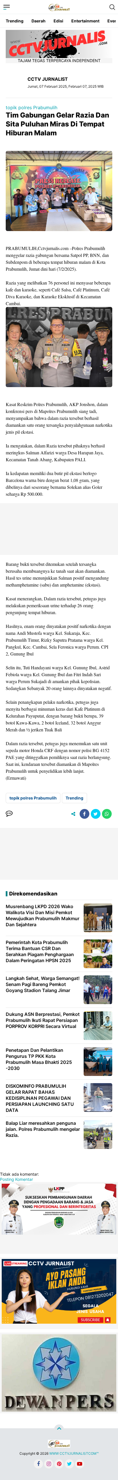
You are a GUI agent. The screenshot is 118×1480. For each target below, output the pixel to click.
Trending (14, 20)
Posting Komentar (16, 1179)
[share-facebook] (84, 814)
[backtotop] (59, 1429)
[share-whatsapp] (107, 814)
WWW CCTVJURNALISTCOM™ (74, 1453)
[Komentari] (9, 814)
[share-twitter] (96, 814)
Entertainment (85, 20)
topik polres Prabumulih (31, 107)
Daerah (39, 20)
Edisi (58, 20)
